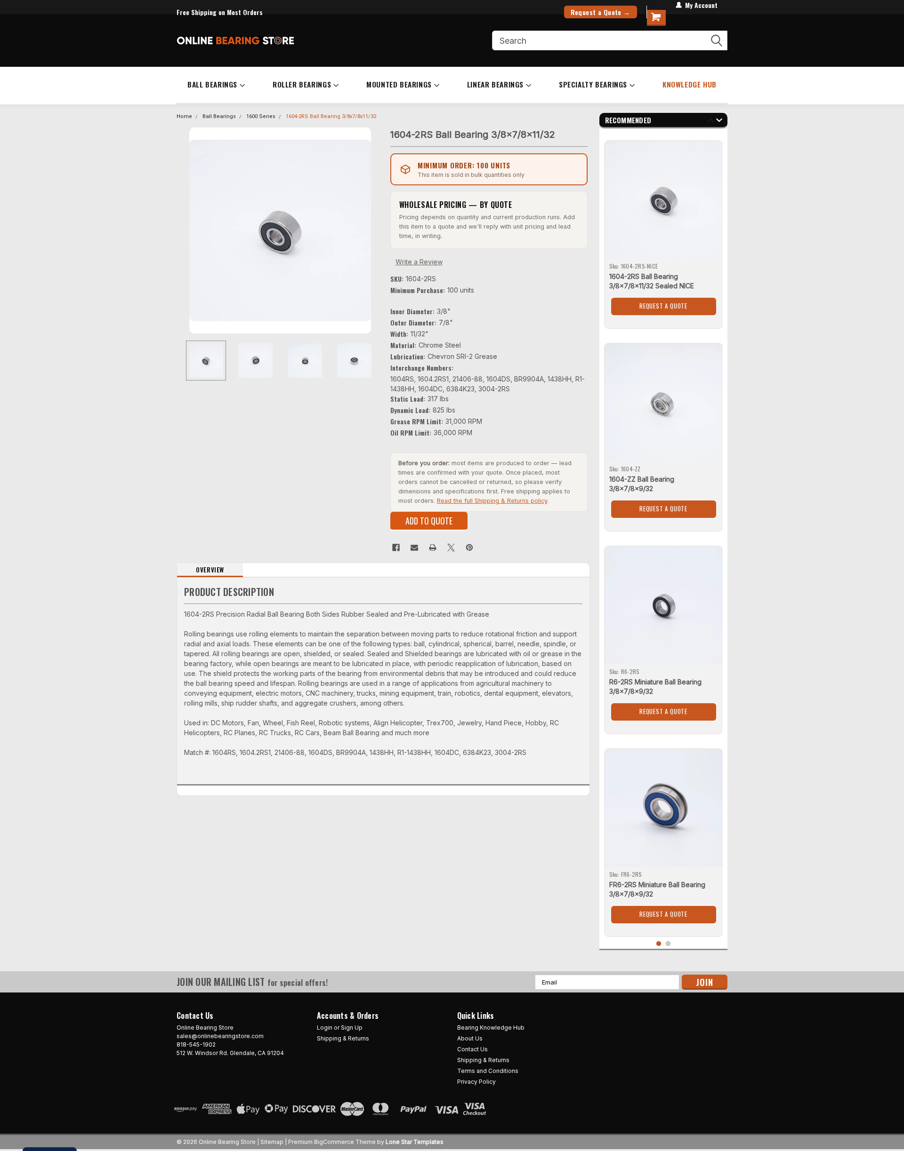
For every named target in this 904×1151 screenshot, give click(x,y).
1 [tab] (659, 943)
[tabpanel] (663, 231)
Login (324, 1027)
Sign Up (352, 1027)
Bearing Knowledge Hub (491, 1027)
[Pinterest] (469, 547)
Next (373, 230)
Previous (186, 230)
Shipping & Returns (343, 1038)
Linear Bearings (495, 84)
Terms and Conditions (487, 1070)
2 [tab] (668, 943)
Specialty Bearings (593, 84)
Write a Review (419, 262)
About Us (470, 1038)
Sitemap (271, 1141)
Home (184, 116)
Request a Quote (663, 305)
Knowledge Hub (689, 84)
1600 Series (260, 116)
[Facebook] (396, 547)
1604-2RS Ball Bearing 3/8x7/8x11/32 (331, 116)
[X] (451, 547)
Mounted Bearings (399, 84)
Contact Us (472, 1049)
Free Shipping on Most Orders (220, 12)
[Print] (432, 547)
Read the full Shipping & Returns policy (492, 500)
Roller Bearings (302, 84)
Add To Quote (428, 521)
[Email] (414, 547)
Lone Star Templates (415, 1141)
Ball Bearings (212, 84)
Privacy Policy (476, 1081)
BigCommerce (334, 1141)
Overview (210, 569)
